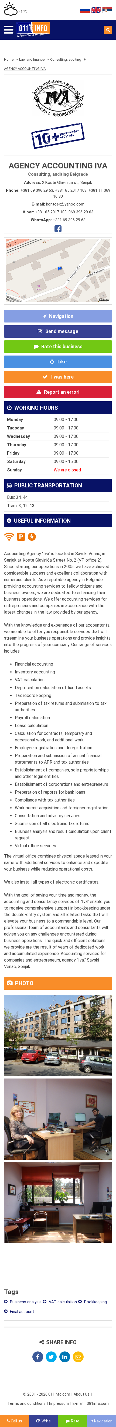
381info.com (98, 1403)
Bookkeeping (95, 1301)
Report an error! (62, 392)
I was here (62, 377)
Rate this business (62, 346)
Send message (61, 331)
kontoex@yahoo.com (65, 204)
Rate (75, 1421)
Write (46, 1421)
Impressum (59, 1403)
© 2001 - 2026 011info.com (46, 1394)
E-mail (78, 1403)
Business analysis (25, 1301)
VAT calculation (62, 1301)
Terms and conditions (27, 1403)
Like (61, 361)
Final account (21, 1311)
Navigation (61, 316)
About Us (82, 1394)
